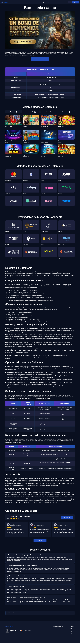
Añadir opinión (67, 517)
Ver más (40, 540)
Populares (12, 111)
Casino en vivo (30, 111)
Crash (47, 111)
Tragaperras (65, 111)
